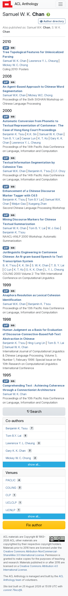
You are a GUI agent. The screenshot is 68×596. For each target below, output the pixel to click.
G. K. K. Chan (34, 269)
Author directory (54, 21)
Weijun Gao (19, 203)
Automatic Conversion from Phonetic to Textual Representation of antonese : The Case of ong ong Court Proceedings (33, 125)
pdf (6, 47)
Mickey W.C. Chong (40, 95)
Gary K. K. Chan (16, 450)
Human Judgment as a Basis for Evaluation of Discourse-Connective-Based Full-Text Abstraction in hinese (32, 334)
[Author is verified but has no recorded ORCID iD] (48, 14)
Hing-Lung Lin (36, 343)
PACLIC (11, 480)
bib (12, 47)
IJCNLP (10, 510)
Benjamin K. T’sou (39, 171)
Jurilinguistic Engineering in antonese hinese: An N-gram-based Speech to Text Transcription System (33, 256)
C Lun (8, 269)
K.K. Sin (32, 134)
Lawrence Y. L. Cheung (43, 61)
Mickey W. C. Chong (15, 65)
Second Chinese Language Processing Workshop (34, 208)
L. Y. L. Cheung (54, 269)
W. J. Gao (53, 228)
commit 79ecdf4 (12, 589)
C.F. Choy (59, 171)
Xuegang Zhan (37, 203)
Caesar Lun (28, 138)
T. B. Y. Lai (57, 265)
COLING (11, 487)
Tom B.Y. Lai (13, 435)
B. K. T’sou (9, 265)
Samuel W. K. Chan (15, 61)
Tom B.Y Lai (35, 199)
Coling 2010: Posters (16, 69)
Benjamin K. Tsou (14, 134)
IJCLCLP (11, 502)
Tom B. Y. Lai (11, 138)
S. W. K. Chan (40, 265)
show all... (34, 464)
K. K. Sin (24, 265)
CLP (8, 495)
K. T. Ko (43, 138)
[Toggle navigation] (60, 4)
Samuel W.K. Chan (14, 95)
